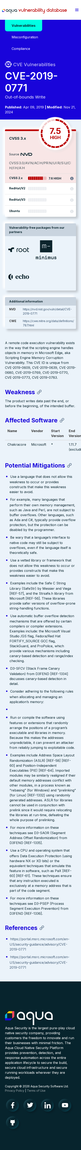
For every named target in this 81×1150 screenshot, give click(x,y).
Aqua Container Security (29, 1018)
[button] (77, 10)
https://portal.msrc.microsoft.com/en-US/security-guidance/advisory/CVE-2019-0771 (39, 944)
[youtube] (66, 1106)
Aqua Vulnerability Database (34, 11)
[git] (13, 1123)
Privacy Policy (14, 1090)
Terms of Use (36, 1090)
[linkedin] (48, 1106)
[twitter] (31, 1106)
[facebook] (13, 1106)
